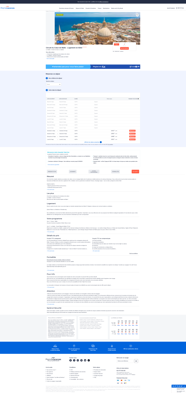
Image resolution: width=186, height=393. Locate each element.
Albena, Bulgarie (83, 327)
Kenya (85, 319)
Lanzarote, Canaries (96, 325)
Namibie (81, 319)
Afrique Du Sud (99, 319)
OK (136, 361)
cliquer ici (133, 374)
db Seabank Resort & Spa (59, 333)
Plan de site (49, 379)
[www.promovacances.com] (8, 7)
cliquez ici (73, 391)
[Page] (70, 360)
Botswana (93, 319)
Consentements (74, 377)
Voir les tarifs (124, 48)
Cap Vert (89, 319)
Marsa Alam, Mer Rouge (85, 322)
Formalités (115, 171)
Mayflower (61, 324)
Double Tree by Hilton (66, 327)
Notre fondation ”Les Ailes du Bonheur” (56, 377)
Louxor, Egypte (83, 321)
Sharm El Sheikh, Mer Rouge (95, 324)
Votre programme (94, 171)
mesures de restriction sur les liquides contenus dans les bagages (84, 293)
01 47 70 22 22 (171, 8)
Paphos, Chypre (98, 327)
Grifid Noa (64, 335)
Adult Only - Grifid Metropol (56, 335)
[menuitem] (66, 8)
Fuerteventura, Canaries (99, 321)
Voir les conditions (133, 253)
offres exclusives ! (103, 1)
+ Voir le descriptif (50, 58)
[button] (55, 348)
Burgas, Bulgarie (90, 328)
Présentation (52, 171)
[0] (181, 8)
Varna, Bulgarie (83, 328)
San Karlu (63, 322)
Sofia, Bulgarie (97, 328)
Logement (73, 171)
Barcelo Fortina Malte (55, 320)
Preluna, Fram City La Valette (54, 327)
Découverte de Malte (58, 326)
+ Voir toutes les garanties (53, 164)
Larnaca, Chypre (91, 327)
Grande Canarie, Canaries (85, 325)
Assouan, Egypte (90, 321)
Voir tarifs (135, 171)
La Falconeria (58, 322)
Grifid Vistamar (70, 335)
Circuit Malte (58, 11)
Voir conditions (110, 144)
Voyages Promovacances (50, 11)
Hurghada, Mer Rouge (84, 324)
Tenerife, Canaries (94, 322)
